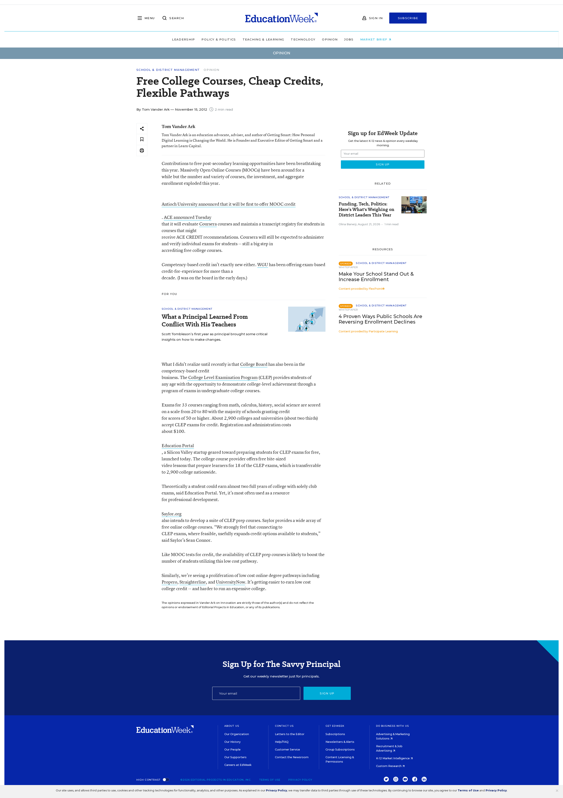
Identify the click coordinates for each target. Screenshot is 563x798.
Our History (232, 741)
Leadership (183, 39)
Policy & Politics (218, 39)
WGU (262, 264)
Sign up (327, 693)
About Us (231, 725)
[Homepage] (281, 18)
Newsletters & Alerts (339, 741)
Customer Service (287, 749)
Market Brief (374, 39)
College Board (253, 364)
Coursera (208, 224)
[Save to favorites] (142, 139)
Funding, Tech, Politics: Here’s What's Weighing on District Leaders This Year (366, 209)
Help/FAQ (282, 741)
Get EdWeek (334, 725)
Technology (303, 39)
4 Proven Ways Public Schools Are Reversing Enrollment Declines (380, 319)
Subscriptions (335, 734)
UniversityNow (230, 582)
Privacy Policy (300, 779)
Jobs (348, 39)
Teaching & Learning (263, 39)
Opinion (330, 39)
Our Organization (236, 734)
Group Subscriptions (340, 749)
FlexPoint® (377, 288)
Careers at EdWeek (237, 765)
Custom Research (389, 766)
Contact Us (284, 725)
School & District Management (168, 69)
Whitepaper (348, 267)
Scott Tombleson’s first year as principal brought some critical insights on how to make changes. (214, 337)
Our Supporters (235, 757)
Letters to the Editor (289, 734)
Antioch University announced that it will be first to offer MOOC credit (229, 204)
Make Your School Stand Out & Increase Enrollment (376, 276)
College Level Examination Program (222, 377)
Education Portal (178, 445)
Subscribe (408, 18)
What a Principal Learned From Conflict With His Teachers (205, 320)
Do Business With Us (392, 725)
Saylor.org (171, 514)
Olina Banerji (347, 224)
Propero (169, 582)
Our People (232, 749)
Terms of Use (269, 779)
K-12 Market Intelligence (393, 758)
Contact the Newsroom (292, 757)
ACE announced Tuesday (187, 217)
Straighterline (192, 582)
